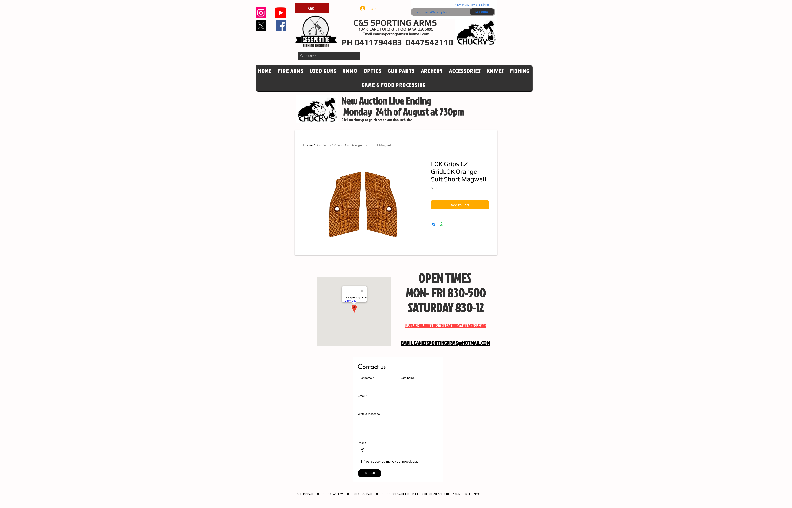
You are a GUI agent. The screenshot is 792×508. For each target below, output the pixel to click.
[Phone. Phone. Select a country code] (364, 450)
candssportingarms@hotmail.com (401, 34)
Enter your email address (473, 4)
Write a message (369, 413)
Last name (408, 378)
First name (366, 378)
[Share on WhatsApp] (441, 224)
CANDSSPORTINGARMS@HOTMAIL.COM (452, 343)
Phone (362, 442)
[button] (373, 71)
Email (362, 395)
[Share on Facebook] (433, 224)
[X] (261, 25)
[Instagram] (261, 12)
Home (308, 145)
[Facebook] (281, 25)
